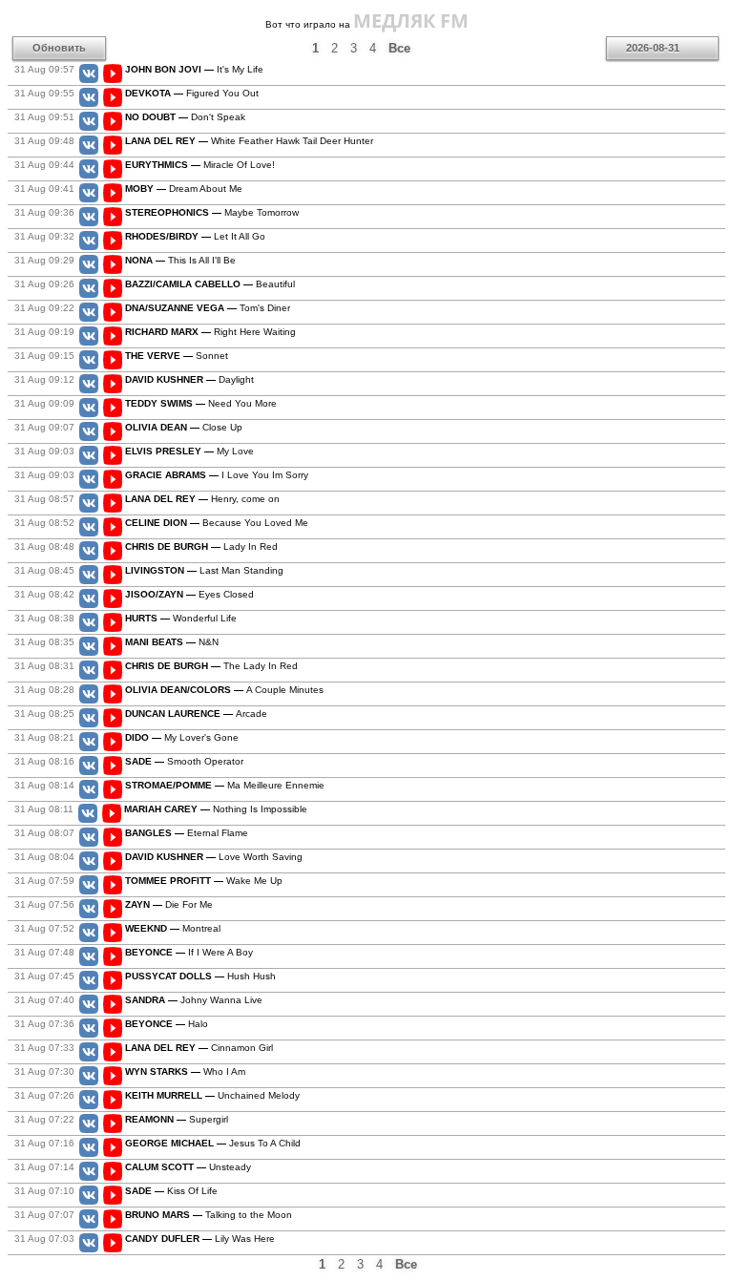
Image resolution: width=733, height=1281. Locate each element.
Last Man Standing (204, 570)
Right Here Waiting (210, 331)
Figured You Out (192, 93)
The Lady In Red (211, 666)
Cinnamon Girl (199, 1047)
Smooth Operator (184, 761)
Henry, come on (202, 499)
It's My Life (194, 69)
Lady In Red (201, 546)
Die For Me (169, 904)
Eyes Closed (189, 594)
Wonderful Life (181, 618)
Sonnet (176, 355)
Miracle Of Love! (200, 164)
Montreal (172, 928)
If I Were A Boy (189, 952)
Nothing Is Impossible (215, 809)
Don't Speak (185, 117)
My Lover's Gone (182, 737)
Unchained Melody (212, 1095)
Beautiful (210, 284)
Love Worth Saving (214, 856)
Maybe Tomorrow (212, 212)
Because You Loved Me (216, 522)
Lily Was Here (200, 1238)
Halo (166, 1023)
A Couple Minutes (224, 689)
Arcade (196, 713)
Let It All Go (195, 236)
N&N (172, 642)
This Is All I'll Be (180, 260)
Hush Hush (200, 976)
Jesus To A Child (213, 1143)
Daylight (189, 379)
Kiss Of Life (171, 1191)
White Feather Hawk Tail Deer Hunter (249, 141)
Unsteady (188, 1167)
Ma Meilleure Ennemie (225, 785)
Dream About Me (183, 188)
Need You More (201, 403)
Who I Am (185, 1071)
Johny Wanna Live (193, 1000)
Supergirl (176, 1119)
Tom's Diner (207, 308)
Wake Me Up (204, 880)
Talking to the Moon (208, 1214)
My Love (189, 451)
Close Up (183, 427)
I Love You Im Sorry (216, 475)
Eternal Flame (186, 833)
